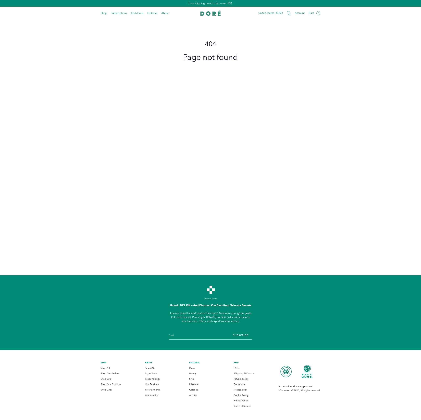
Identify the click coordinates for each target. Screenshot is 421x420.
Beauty (192, 373)
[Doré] (210, 13)
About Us (150, 368)
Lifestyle (193, 384)
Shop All (105, 368)
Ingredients (151, 373)
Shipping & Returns (244, 373)
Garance (193, 389)
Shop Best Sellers (110, 373)
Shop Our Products (111, 384)
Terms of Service (242, 406)
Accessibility (240, 389)
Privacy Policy (241, 400)
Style (191, 378)
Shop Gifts (106, 389)
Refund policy (241, 378)
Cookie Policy (241, 395)
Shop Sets (106, 378)
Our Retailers (152, 384)
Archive (193, 395)
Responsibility (152, 378)
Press (192, 368)
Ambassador (151, 395)
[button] (289, 13)
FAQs (236, 368)
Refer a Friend (152, 389)
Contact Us (239, 384)
